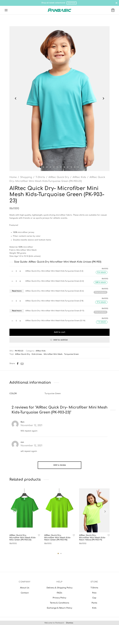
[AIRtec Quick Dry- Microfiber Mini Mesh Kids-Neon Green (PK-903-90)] (59, 510)
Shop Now (71, 3)
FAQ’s (59, 593)
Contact (25, 593)
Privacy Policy (59, 598)
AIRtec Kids (79, 177)
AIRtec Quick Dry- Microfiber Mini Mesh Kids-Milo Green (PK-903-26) (22, 537)
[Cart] (113, 10)
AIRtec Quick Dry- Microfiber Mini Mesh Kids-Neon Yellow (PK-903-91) (92, 537)
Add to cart (59, 332)
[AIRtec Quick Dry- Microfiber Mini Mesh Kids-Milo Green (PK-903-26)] (24, 510)
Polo (94, 593)
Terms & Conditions (59, 603)
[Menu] (6, 10)
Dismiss (69, 623)
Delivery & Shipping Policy (59, 588)
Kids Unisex (37, 354)
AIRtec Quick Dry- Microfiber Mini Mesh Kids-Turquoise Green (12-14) (55, 321)
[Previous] (13, 511)
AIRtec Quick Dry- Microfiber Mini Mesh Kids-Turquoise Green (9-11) (54, 311)
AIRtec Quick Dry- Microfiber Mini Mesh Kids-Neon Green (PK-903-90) (57, 537)
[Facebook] (18, 363)
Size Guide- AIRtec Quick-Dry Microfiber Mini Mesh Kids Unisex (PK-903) (57, 262)
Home (13, 177)
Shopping (26, 177)
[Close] (116, 3)
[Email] (22, 363)
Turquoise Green (71, 354)
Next (103, 98)
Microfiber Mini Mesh (53, 354)
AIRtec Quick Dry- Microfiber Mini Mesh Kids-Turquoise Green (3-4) (54, 281)
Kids (94, 608)
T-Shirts (40, 177)
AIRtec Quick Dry (58, 177)
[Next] (105, 511)
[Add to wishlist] (39, 535)
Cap (94, 598)
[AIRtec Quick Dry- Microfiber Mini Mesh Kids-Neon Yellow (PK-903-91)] (94, 510)
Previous (15, 98)
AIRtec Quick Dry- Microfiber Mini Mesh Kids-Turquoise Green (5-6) (54, 291)
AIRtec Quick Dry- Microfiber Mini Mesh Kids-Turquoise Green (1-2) (54, 271)
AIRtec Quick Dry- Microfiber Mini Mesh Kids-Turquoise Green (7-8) (54, 301)
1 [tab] (58, 553)
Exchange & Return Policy (59, 608)
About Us (24, 588)
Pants (94, 603)
